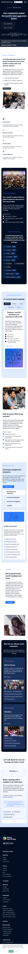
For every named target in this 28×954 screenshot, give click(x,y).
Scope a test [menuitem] (6, 861)
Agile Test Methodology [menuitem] (8, 912)
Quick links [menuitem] (5, 855)
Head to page (7, 676)
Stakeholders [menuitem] (6, 895)
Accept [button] (11, 951)
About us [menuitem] (5, 866)
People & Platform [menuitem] (7, 876)
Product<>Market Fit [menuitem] (8, 929)
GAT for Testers (7, 432)
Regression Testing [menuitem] (7, 908)
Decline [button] (16, 951)
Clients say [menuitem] (5, 884)
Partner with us (7, 88)
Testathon (10, 602)
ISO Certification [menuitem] (7, 874)
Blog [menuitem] (4, 872)
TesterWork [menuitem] (5, 901)
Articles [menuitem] (4, 906)
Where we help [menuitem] (6, 925)
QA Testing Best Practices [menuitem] (9, 914)
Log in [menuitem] (4, 857)
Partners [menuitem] (5, 868)
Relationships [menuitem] (6, 891)
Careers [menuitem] (5, 859)
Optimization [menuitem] (6, 935)
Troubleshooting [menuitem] (7, 933)
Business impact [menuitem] (7, 927)
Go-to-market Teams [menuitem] (8, 942)
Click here (10, 797)
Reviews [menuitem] (5, 887)
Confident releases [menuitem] (7, 931)
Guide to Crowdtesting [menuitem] (8, 910)
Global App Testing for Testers (8, 45)
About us (9, 7)
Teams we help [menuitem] (6, 939)
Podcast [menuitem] (5, 870)
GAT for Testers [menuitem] (6, 899)
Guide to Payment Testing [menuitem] (9, 916)
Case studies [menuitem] (6, 889)
